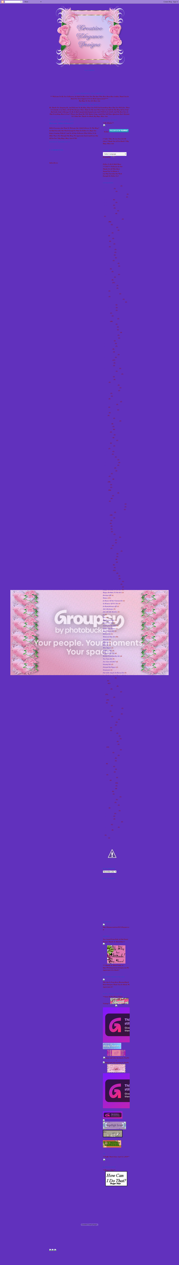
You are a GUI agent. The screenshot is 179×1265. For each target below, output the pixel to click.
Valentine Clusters (109, 786)
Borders (105, 296)
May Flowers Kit (108, 631)
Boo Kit (105, 291)
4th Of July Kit (108, 199)
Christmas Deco (108, 341)
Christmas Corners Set (110, 338)
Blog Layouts (107, 283)
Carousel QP (107, 316)
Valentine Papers (108, 802)
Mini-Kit (106, 642)
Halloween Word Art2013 (111, 584)
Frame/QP (106, 487)
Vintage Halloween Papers (112, 822)
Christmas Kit (107, 349)
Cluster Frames (108, 379)
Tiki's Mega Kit (108, 772)
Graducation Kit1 (109, 540)
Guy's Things (107, 545)
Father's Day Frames (110, 465)
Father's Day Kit (108, 468)
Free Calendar (116, 915)
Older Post (95, 158)
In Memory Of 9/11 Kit (110, 603)
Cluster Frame (108, 376)
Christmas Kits (108, 352)
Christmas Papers (109, 357)
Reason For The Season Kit (112, 708)
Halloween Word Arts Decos (112, 587)
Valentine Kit (107, 791)
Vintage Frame (108, 819)
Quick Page (107, 705)
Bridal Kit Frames (109, 305)
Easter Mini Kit (108, 435)
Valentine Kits (107, 794)
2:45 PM (73, 142)
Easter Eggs (107, 424)
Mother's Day (107, 650)
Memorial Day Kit (109, 637)
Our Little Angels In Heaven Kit (113, 673)
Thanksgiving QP (109, 761)
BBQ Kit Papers (108, 255)
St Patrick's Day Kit (109, 733)
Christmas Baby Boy (110, 327)
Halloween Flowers (109, 556)
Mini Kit (106, 639)
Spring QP (106, 730)
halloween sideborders (110, 576)
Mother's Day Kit (108, 653)
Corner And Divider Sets (111, 388)
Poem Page (106, 689)
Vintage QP (107, 824)
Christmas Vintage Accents (112, 374)
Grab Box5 (106, 529)
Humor (105, 598)
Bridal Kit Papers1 (109, 307)
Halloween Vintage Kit (110, 578)
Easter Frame (107, 426)
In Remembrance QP (110, 606)
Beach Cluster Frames (110, 266)
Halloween (106, 548)
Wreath (105, 838)
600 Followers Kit (109, 213)
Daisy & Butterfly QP (110, 410)
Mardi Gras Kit (108, 623)
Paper (105, 680)
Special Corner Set (109, 722)
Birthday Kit (107, 271)
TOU (104, 774)
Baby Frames (107, 238)
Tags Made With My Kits (111, 750)
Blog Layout (107, 280)
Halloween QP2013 (109, 573)
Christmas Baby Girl (110, 330)
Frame (105, 482)
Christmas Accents (109, 324)
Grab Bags (106, 520)
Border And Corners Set (111, 294)
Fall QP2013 (107, 454)
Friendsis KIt (107, 496)
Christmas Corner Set (110, 335)
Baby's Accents (108, 244)
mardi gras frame (108, 620)
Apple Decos (107, 233)
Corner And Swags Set (110, 390)
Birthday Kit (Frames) (110, 274)
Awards (105, 235)
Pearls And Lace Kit (109, 686)
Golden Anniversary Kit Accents (113, 504)
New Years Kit (107, 659)
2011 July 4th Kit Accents (111, 186)
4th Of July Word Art (110, 211)
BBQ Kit (106, 247)
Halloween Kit (108, 565)
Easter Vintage (108, 446)
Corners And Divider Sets (111, 401)
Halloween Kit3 (108, 567)
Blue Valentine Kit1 (109, 285)
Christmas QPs (108, 365)
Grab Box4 (106, 526)
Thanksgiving (107, 752)
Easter (105, 415)
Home (75, 158)
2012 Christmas (108, 188)
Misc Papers (107, 648)
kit (104, 614)
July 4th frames (108, 609)
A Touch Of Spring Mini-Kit (112, 219)
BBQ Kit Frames (108, 252)
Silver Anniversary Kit (110, 719)
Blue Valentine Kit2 (109, 288)
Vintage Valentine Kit (110, 827)
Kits (104, 617)
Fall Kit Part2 (107, 451)
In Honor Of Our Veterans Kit (113, 601)
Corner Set (106, 393)
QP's (104, 700)
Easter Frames (108, 429)
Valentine (106, 780)
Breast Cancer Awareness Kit (112, 299)
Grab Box (106, 523)
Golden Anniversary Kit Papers (113, 509)
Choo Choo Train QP (110, 318)
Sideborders (107, 716)
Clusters (105, 382)
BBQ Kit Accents (108, 249)
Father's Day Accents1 (110, 462)
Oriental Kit (107, 664)
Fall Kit (105, 448)
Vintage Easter (108, 816)
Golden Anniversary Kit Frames (113, 507)
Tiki (104, 763)
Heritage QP (107, 595)
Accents (105, 222)
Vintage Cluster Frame (110, 810)
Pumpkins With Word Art (111, 692)
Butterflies (106, 313)
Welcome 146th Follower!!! (61, 123)
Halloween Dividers (109, 554)
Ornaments (106, 670)
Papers (105, 683)
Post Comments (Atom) (66, 163)
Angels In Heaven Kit (110, 230)
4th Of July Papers (109, 202)
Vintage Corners (108, 813)
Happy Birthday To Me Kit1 (112, 590)
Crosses (105, 407)
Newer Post (53, 158)
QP (104, 694)
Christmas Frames (109, 346)
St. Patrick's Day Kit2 (110, 744)
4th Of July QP (108, 205)
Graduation (107, 531)
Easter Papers (107, 437)
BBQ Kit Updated (109, 258)
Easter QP (106, 443)
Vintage (105, 808)
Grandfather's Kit (109, 542)
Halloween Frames (109, 562)
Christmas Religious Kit (111, 368)
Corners (105, 399)
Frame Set (106, 484)
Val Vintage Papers (109, 777)
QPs (104, 703)
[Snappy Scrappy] (112, 1118)
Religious (106, 711)
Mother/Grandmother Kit (111, 656)
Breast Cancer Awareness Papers (114, 302)
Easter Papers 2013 (109, 440)
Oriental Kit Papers (109, 667)
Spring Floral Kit (109, 725)
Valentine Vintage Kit (110, 805)
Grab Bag (106, 515)
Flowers (105, 476)
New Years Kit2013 (109, 662)
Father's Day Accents (110, 460)
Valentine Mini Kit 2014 (111, 797)
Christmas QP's (108, 363)
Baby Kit (106, 241)
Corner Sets (107, 396)
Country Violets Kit (109, 404)
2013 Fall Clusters (109, 191)
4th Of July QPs (108, 208)
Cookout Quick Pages (110, 385)
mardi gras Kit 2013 (109, 626)
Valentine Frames (109, 788)
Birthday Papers (108, 277)
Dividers (105, 412)
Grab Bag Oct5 (108, 518)
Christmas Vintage (109, 371)
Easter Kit (106, 432)
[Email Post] (76, 142)
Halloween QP (108, 570)
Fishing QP (107, 473)
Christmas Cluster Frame (111, 332)
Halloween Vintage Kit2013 (112, 581)
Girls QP (106, 501)
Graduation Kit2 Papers (111, 537)
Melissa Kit (107, 634)
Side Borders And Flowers (112, 714)
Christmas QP (107, 360)
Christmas (106, 321)
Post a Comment (54, 154)
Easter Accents (108, 418)
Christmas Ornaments (110, 354)
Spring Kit (106, 727)
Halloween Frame (109, 559)
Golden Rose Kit (108, 512)
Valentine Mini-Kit (109, 799)
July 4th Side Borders (110, 612)
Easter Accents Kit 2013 (111, 421)
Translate (119, 157)
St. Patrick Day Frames (110, 736)
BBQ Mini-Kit (107, 260)
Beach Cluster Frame (110, 263)
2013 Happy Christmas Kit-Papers (114, 197)
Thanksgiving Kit (109, 758)
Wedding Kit (107, 830)
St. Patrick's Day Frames (111, 739)
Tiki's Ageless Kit (109, 769)
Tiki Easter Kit (108, 766)
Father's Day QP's (109, 471)
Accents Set (107, 224)
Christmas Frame (109, 343)
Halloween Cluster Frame (111, 551)
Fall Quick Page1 (109, 457)
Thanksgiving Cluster (110, 755)
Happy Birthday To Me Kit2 (112, 592)
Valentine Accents (109, 783)
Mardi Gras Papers (109, 628)
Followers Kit (107, 479)
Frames (105, 490)
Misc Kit (106, 645)
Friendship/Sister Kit (110, 493)
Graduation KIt (108, 534)
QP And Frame (108, 697)
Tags (104, 747)
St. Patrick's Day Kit (109, 741)
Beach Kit (106, 269)
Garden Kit (106, 498)
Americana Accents (109, 227)
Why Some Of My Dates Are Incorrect (115, 833)
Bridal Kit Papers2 (109, 310)
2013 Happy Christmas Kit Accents (114, 194)
